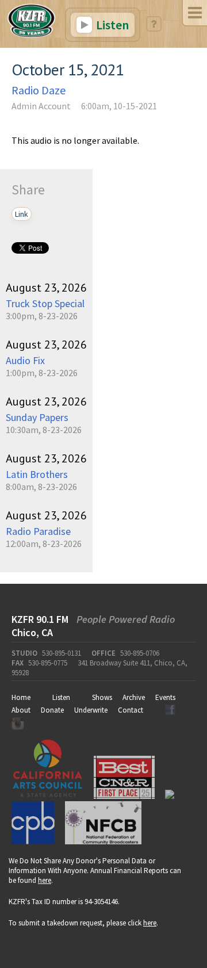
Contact (130, 710)
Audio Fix (25, 360)
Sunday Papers (37, 417)
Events (165, 697)
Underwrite (91, 710)
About (21, 710)
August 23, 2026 (46, 287)
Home (21, 697)
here (44, 880)
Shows (102, 697)
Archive (133, 697)
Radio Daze (39, 90)
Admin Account (41, 106)
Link (21, 214)
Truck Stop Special (45, 303)
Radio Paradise (38, 531)
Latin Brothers (37, 474)
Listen (111, 25)
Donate (52, 710)
